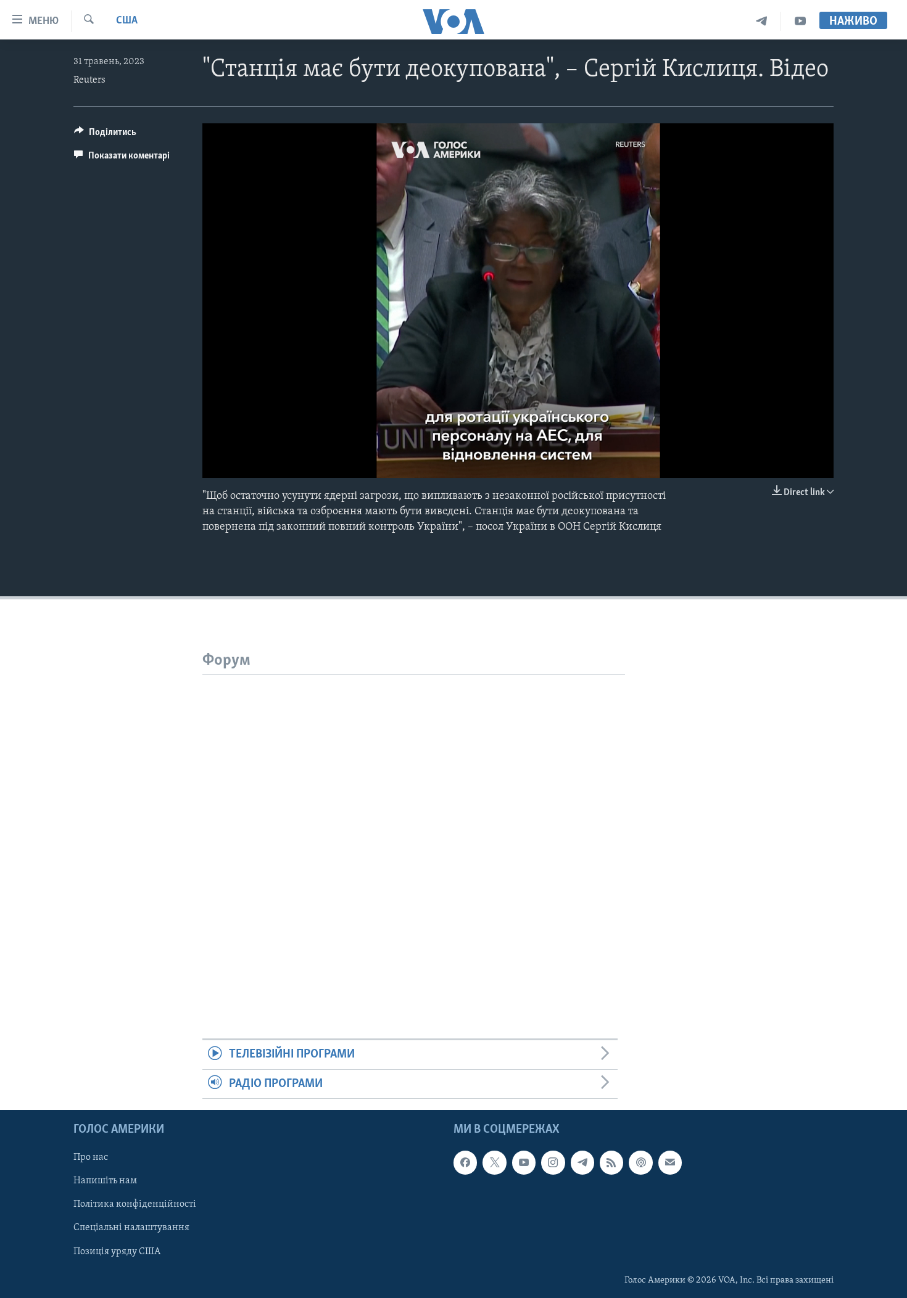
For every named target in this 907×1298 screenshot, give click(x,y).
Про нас (90, 1157)
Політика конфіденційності (134, 1205)
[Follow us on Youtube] (524, 1162)
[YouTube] (800, 21)
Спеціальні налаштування (131, 1228)
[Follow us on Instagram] (553, 1162)
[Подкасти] (640, 1162)
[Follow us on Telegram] (582, 1162)
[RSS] (611, 1162)
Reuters (89, 80)
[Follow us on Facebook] (465, 1162)
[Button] (105, 135)
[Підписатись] (670, 1162)
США (127, 21)
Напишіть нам (105, 1181)
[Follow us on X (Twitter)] (494, 1162)
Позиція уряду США (116, 1252)
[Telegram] (761, 21)
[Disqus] (413, 829)
